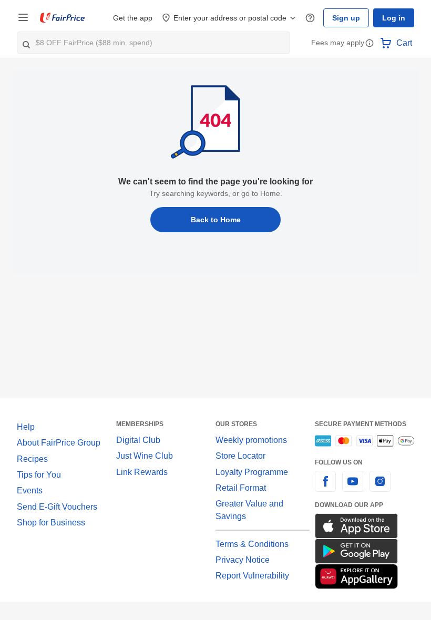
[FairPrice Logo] (62, 18)
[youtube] (352, 487)
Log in (393, 18)
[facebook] (325, 487)
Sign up (346, 18)
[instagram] (380, 487)
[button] (369, 44)
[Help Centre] (310, 18)
